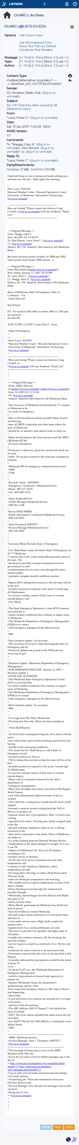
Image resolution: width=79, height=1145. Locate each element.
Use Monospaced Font (35, 42)
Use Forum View (31, 35)
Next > (49, 57)
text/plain (13, 169)
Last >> (62, 57)
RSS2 (69, 1127)
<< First (25, 57)
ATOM (46, 1127)
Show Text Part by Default (37, 46)
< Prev (37, 57)
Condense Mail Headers (36, 50)
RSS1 (58, 1127)
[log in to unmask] (44, 118)
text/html (37, 169)
